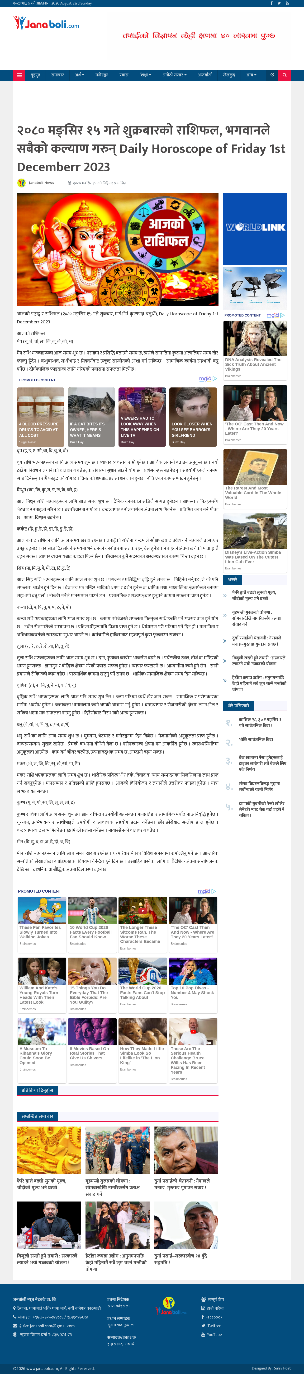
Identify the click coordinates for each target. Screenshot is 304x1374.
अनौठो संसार (172, 75)
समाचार (57, 75)
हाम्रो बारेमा (215, 1308)
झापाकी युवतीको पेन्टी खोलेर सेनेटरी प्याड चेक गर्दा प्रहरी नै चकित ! (262, 809)
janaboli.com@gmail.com (52, 1326)
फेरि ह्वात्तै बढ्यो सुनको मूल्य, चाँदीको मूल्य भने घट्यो (41, 1184)
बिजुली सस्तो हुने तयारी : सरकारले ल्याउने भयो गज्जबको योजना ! (47, 1259)
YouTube (214, 1334)
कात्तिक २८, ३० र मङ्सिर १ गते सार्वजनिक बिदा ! (260, 722)
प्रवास (123, 75)
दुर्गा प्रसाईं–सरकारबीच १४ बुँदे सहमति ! (180, 1259)
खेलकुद (229, 75)
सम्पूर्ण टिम (216, 1299)
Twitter (214, 1326)
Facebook (214, 1317)
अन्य (249, 75)
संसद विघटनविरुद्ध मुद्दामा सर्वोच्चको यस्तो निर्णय (259, 786)
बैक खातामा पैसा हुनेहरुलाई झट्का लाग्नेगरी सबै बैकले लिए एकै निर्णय (262, 763)
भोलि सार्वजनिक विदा (256, 739)
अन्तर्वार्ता (205, 75)
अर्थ (78, 75)
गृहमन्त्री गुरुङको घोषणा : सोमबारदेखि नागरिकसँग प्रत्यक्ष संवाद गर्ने (113, 1187)
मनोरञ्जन (101, 75)
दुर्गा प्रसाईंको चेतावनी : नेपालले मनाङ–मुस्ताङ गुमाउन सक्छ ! (182, 1184)
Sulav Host (282, 1368)
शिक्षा (144, 75)
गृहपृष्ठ (35, 75)
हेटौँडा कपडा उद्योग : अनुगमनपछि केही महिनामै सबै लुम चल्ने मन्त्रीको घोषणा (116, 1262)
